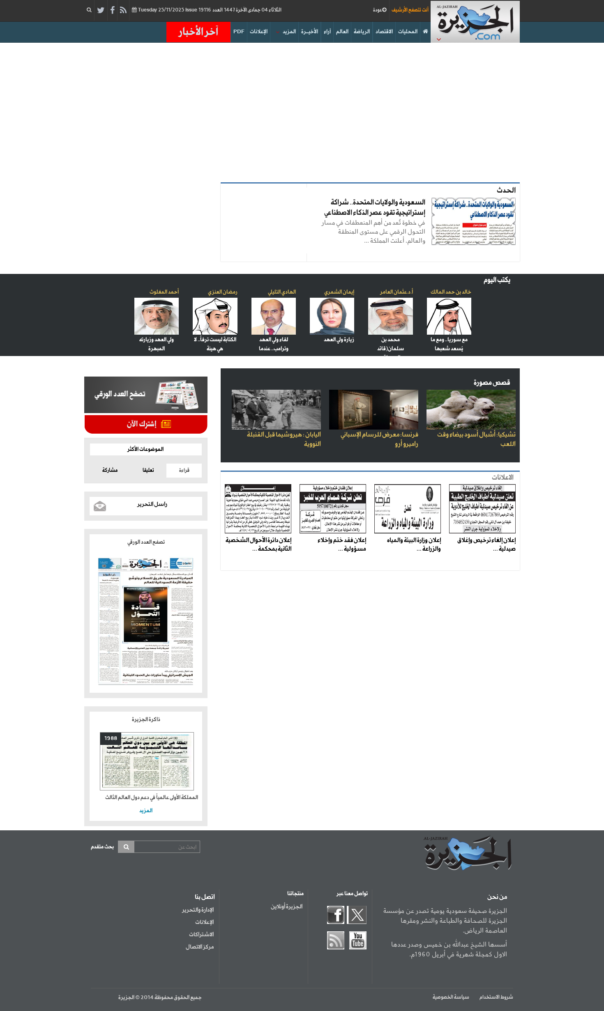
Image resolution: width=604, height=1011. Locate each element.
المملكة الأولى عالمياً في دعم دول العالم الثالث (151, 797)
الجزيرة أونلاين (286, 907)
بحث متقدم (102, 847)
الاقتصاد (384, 31)
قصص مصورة (492, 382)
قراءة (184, 470)
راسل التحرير (152, 504)
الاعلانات (503, 477)
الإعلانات (258, 31)
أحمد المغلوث (164, 292)
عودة (377, 10)
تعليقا (148, 470)
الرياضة (362, 31)
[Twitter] (101, 10)
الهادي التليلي (282, 292)
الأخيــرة (309, 31)
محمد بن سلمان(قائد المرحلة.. (390, 349)
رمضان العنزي (222, 292)
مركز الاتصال (200, 947)
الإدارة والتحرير (198, 910)
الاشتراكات (201, 934)
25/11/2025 (209, 10)
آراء (327, 31)
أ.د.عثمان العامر (396, 292)
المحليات (407, 31)
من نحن (497, 897)
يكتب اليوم (497, 280)
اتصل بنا (205, 897)
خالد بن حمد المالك (451, 292)
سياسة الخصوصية (451, 997)
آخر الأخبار (198, 32)
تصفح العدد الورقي (146, 542)
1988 (110, 738)
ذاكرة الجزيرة (146, 719)
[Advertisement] (302, 112)
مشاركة (110, 470)
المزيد (289, 31)
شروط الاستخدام (496, 997)
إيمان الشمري (339, 292)
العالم (342, 31)
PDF (238, 31)
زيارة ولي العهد (339, 339)
